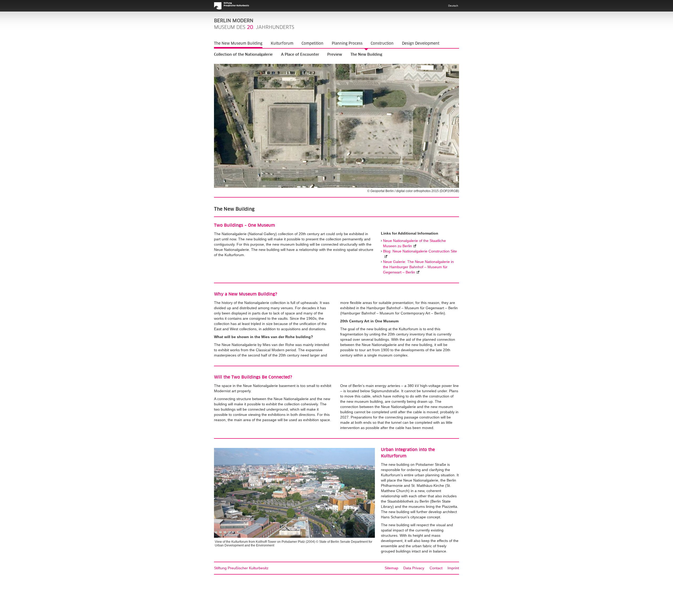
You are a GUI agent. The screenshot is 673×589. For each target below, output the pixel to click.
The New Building (366, 54)
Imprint (453, 568)
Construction (382, 43)
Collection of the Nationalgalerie (243, 54)
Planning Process (347, 43)
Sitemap (391, 568)
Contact (436, 568)
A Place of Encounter (300, 54)
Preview (334, 54)
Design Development (420, 43)
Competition (312, 43)
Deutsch (453, 5)
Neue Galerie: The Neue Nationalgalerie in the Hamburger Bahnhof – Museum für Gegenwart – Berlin (418, 267)
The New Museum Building (238, 43)
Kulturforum (282, 43)
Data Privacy (413, 568)
